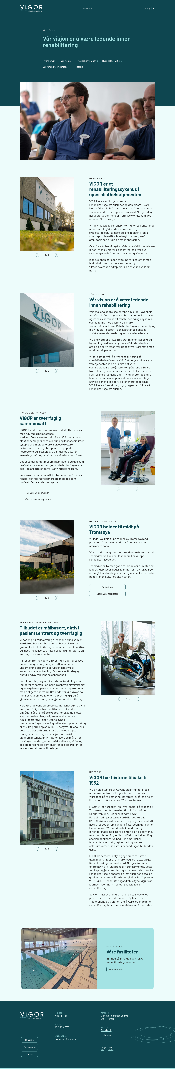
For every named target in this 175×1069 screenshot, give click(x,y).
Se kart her (107, 587)
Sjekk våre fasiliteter (107, 593)
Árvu (102, 1050)
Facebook (106, 1030)
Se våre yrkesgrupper (38, 492)
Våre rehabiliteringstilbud (38, 499)
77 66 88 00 (61, 1015)
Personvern (30, 1047)
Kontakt (29, 1054)
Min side (87, 8)
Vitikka (110, 1050)
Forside (44, 30)
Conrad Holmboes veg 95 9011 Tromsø (114, 1017)
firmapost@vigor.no (66, 1038)
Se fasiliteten (116, 969)
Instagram (106, 1034)
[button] (50, 60)
